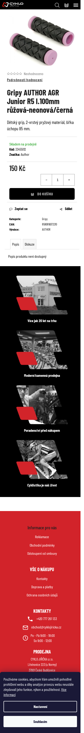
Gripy (45, 219)
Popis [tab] (15, 244)
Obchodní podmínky (42, 545)
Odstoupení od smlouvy (42, 553)
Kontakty (42, 578)
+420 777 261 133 (46, 618)
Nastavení (40, 706)
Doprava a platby (42, 586)
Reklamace (42, 536)
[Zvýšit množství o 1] (68, 179)
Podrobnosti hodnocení (25, 79)
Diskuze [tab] (30, 244)
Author (25, 154)
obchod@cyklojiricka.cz (46, 627)
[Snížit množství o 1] (46, 179)
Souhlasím (40, 721)
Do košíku (45, 194)
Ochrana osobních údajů (42, 595)
